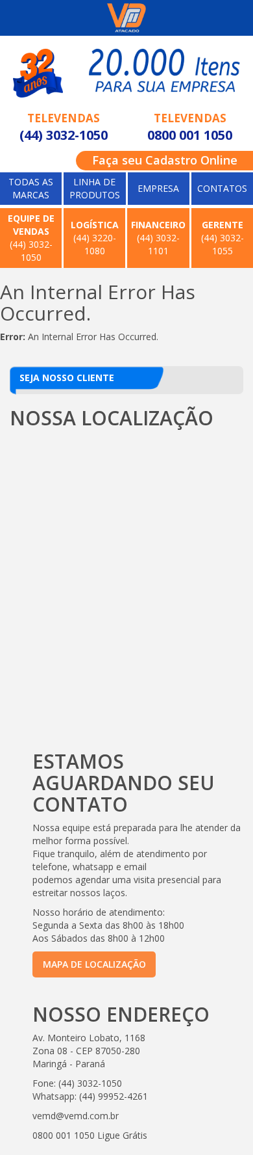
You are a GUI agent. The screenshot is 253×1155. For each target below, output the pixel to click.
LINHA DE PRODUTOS (94, 188)
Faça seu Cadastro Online (164, 160)
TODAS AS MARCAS (30, 188)
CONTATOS (222, 188)
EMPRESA (158, 188)
